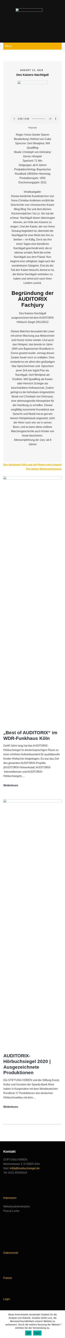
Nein (37, 1333)
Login (6, 1299)
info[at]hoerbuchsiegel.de (25, 1168)
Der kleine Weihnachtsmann (44, 469)
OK (28, 1333)
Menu (8, 46)
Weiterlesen (10, 786)
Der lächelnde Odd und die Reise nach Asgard (32, 464)
